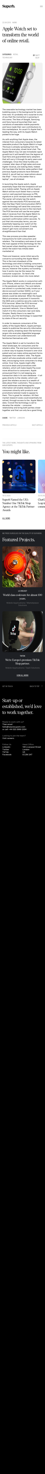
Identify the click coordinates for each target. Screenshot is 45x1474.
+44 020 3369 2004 (17, 729)
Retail (15, 54)
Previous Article (9, 425)
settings (27, 1465)
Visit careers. (8, 738)
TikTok (5, 752)
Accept (7, 1470)
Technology (7, 57)
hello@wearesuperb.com (13, 727)
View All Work (22, 675)
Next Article (37, 425)
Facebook (7, 754)
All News (6, 518)
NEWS (14, 22)
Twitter (12, 418)
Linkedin (21, 418)
